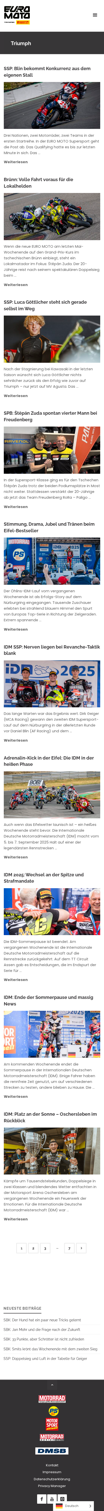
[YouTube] (52, 1499)
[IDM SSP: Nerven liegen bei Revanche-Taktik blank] (73, 683)
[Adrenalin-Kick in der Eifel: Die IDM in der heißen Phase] (73, 794)
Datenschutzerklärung (52, 1479)
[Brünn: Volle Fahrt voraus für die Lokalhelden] (72, 216)
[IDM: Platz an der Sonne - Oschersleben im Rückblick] (72, 1151)
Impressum (52, 1472)
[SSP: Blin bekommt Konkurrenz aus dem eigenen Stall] (72, 105)
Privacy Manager (52, 1486)
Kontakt (52, 1465)
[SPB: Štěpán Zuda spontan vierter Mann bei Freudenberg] (72, 450)
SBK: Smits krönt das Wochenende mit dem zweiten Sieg (50, 1349)
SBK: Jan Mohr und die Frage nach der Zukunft (42, 1329)
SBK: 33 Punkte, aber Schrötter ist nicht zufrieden (44, 1339)
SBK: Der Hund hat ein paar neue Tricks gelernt (42, 1320)
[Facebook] (41, 1499)
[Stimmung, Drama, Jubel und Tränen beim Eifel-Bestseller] (73, 561)
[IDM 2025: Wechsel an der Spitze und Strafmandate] (72, 911)
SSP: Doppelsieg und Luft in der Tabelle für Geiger (45, 1358)
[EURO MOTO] (17, 15)
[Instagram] (62, 1499)
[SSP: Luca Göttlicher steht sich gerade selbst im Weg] (72, 339)
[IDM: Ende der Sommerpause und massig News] (72, 1034)
